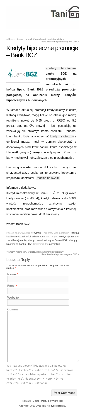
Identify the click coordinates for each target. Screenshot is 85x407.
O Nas (36, 401)
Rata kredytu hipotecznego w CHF (60, 41)
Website (13, 297)
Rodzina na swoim (48, 178)
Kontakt (26, 401)
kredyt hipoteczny (62, 136)
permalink (54, 244)
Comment (14, 309)
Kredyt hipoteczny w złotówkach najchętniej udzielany (35, 39)
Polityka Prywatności (52, 401)
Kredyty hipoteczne (61, 68)
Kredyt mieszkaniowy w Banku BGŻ (48, 240)
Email (11, 286)
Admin (37, 233)
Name (11, 274)
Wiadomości (38, 236)
